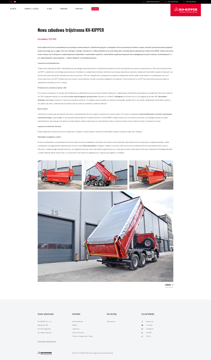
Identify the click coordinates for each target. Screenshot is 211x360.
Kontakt (79, 8)
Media (74, 325)
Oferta (13, 8)
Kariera (63, 8)
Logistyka (75, 329)
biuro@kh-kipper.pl (45, 333)
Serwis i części (32, 8)
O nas (49, 8)
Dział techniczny (78, 333)
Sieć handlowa (191, 2)
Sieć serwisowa (173, 2)
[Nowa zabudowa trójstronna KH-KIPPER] (185, 10)
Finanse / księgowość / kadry (82, 336)
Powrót (168, 285)
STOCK (95, 9)
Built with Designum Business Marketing (99, 353)
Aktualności (111, 321)
